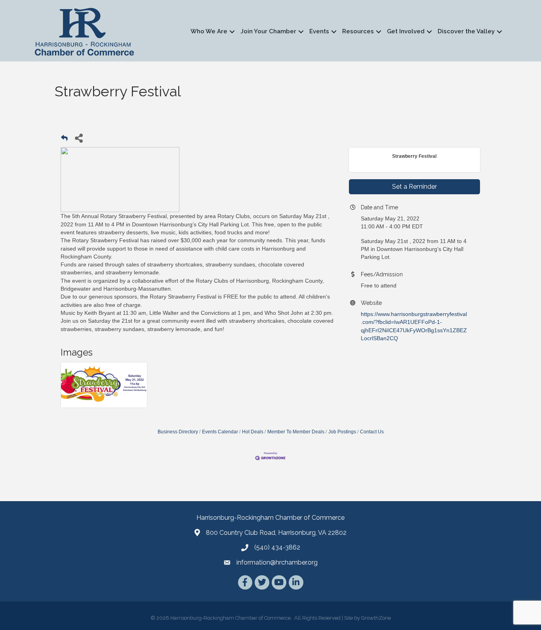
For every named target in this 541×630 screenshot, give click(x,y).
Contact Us (372, 432)
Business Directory (178, 432)
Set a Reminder (414, 186)
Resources (358, 31)
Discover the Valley (466, 31)
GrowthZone (376, 618)
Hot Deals (252, 432)
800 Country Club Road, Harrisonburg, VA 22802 (276, 532)
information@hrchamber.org (277, 562)
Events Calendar (220, 432)
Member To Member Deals (295, 432)
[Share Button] (79, 138)
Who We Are (208, 31)
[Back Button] (64, 140)
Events (319, 31)
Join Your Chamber (268, 31)
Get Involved (406, 31)
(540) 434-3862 (277, 547)
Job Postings (342, 432)
